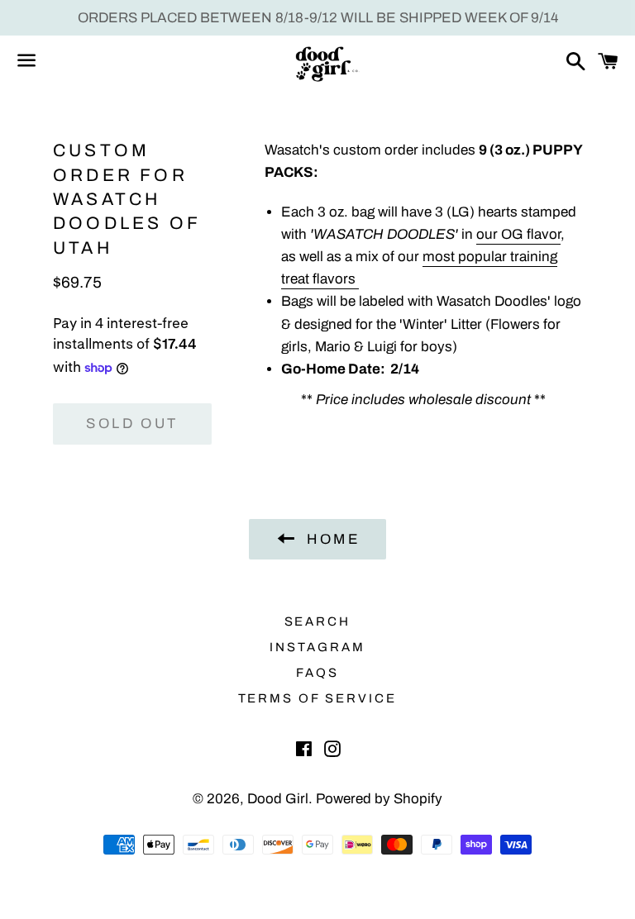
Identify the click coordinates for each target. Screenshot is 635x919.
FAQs (317, 672)
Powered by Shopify (379, 799)
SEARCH (317, 621)
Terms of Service (318, 698)
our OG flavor (518, 234)
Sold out (132, 423)
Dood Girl (277, 799)
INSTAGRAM (317, 647)
